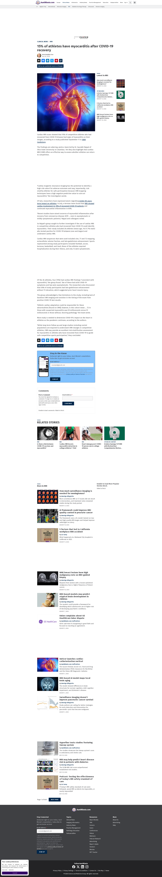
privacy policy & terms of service (75, 374)
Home (107, 870)
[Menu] (134, 2)
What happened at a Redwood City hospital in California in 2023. (76, 538)
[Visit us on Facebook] (73, 866)
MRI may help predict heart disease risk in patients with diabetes (76, 760)
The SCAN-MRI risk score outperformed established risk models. (73, 769)
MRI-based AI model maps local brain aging (74, 679)
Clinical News (42, 42)
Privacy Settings (68, 870)
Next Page (54, 799)
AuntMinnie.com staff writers (70, 621)
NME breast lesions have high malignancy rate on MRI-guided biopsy (105, 116)
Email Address (55, 361)
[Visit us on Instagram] (86, 866)
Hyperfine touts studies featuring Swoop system (76, 743)
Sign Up (55, 379)
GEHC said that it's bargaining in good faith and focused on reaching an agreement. (76, 625)
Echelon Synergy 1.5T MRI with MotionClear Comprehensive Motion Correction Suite (105, 95)
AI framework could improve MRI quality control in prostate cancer (76, 511)
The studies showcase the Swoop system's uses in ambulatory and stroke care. (76, 752)
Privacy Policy (57, 870)
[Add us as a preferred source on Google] (60, 60)
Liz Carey (64, 534)
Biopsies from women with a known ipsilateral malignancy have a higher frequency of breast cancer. (76, 585)
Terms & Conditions (81, 870)
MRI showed (89, 203)
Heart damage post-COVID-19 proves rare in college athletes (92, 446)
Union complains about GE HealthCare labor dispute (72, 617)
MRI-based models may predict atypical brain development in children (74, 596)
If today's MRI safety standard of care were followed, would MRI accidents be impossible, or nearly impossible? (77, 789)
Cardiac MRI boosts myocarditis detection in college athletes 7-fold (68, 446)
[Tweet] (52, 60)
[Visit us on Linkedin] (82, 866)
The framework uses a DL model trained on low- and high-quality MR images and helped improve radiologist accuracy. (76, 520)
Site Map (101, 870)
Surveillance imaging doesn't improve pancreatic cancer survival (76, 698)
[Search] (130, 2)
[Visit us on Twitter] (78, 866)
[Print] (38, 60)
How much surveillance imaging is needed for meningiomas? (104, 82)
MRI (51, 42)
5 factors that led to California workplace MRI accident (105, 105)
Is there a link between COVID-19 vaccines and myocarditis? (45, 446)
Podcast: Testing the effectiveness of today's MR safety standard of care (76, 779)
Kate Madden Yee (47, 54)
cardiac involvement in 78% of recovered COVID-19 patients (60, 206)
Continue (68, 403)
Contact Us (93, 870)
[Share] (43, 60)
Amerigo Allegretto (67, 496)
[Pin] (56, 60)
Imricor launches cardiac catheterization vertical (71, 660)
